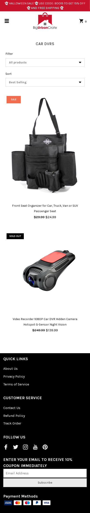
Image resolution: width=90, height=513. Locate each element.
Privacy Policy (14, 376)
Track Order (12, 423)
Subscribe (45, 482)
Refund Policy (14, 416)
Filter (9, 54)
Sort (8, 74)
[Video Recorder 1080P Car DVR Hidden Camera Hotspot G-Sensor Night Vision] (45, 271)
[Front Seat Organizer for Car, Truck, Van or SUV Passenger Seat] (45, 146)
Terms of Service (16, 384)
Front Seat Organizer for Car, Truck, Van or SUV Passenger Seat (45, 208)
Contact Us (11, 408)
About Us (10, 368)
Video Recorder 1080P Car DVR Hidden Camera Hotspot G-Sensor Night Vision (45, 321)
